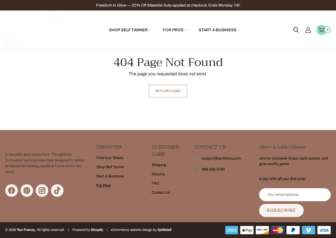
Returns (158, 174)
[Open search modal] (296, 30)
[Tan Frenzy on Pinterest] (26, 190)
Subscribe (281, 210)
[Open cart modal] (321, 30)
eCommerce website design (131, 230)
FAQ (155, 183)
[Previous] (6, 5)
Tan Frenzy (26, 230)
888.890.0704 (213, 169)
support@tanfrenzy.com (221, 158)
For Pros (103, 185)
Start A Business (110, 176)
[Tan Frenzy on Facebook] (11, 190)
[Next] (330, 5)
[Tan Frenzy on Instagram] (42, 190)
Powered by (81, 230)
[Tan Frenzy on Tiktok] (57, 190)
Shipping (159, 165)
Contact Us (161, 192)
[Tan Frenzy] (31, 29)
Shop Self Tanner (110, 167)
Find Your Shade (109, 158)
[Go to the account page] (308, 30)
